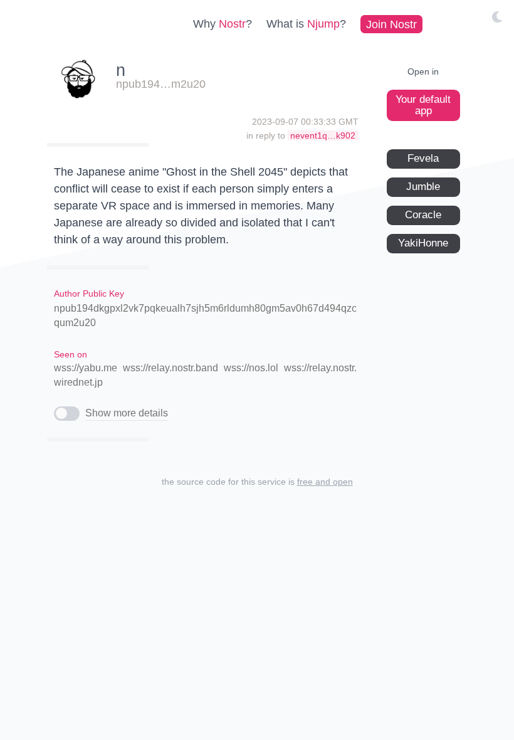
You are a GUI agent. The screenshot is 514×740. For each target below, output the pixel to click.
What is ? (306, 24)
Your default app (423, 105)
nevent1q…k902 (322, 135)
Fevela (423, 158)
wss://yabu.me (85, 367)
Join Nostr (391, 24)
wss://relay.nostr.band (170, 367)
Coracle (423, 215)
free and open (325, 482)
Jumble (423, 187)
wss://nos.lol (251, 367)
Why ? (222, 24)
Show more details (126, 413)
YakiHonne (423, 243)
